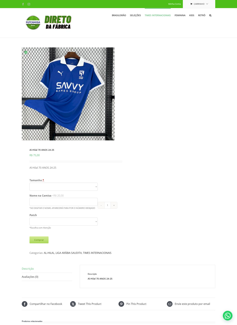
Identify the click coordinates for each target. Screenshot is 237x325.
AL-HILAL (49, 253)
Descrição (28, 268)
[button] (210, 15)
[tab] (47, 269)
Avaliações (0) (30, 277)
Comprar (39, 239)
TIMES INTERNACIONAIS (97, 253)
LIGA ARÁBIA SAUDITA (69, 253)
